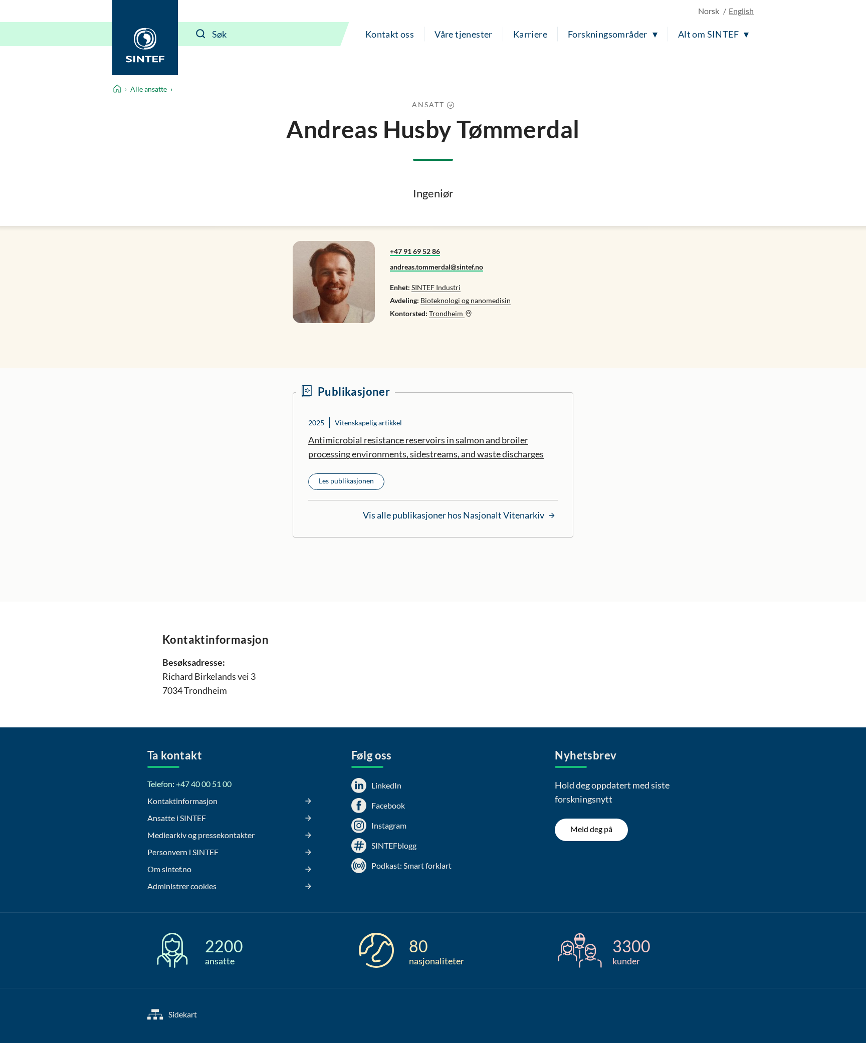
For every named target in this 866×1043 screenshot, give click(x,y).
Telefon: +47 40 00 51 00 (189, 784)
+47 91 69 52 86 (415, 251)
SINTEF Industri (436, 287)
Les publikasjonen (346, 480)
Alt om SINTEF (708, 34)
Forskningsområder (607, 34)
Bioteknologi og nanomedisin (465, 300)
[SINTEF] (145, 37)
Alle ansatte (148, 89)
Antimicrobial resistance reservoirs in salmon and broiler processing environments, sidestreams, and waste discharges (426, 446)
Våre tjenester (464, 34)
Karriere (530, 34)
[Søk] (201, 34)
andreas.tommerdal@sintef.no (436, 267)
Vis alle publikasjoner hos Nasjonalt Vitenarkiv (454, 514)
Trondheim (447, 313)
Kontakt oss (389, 34)
